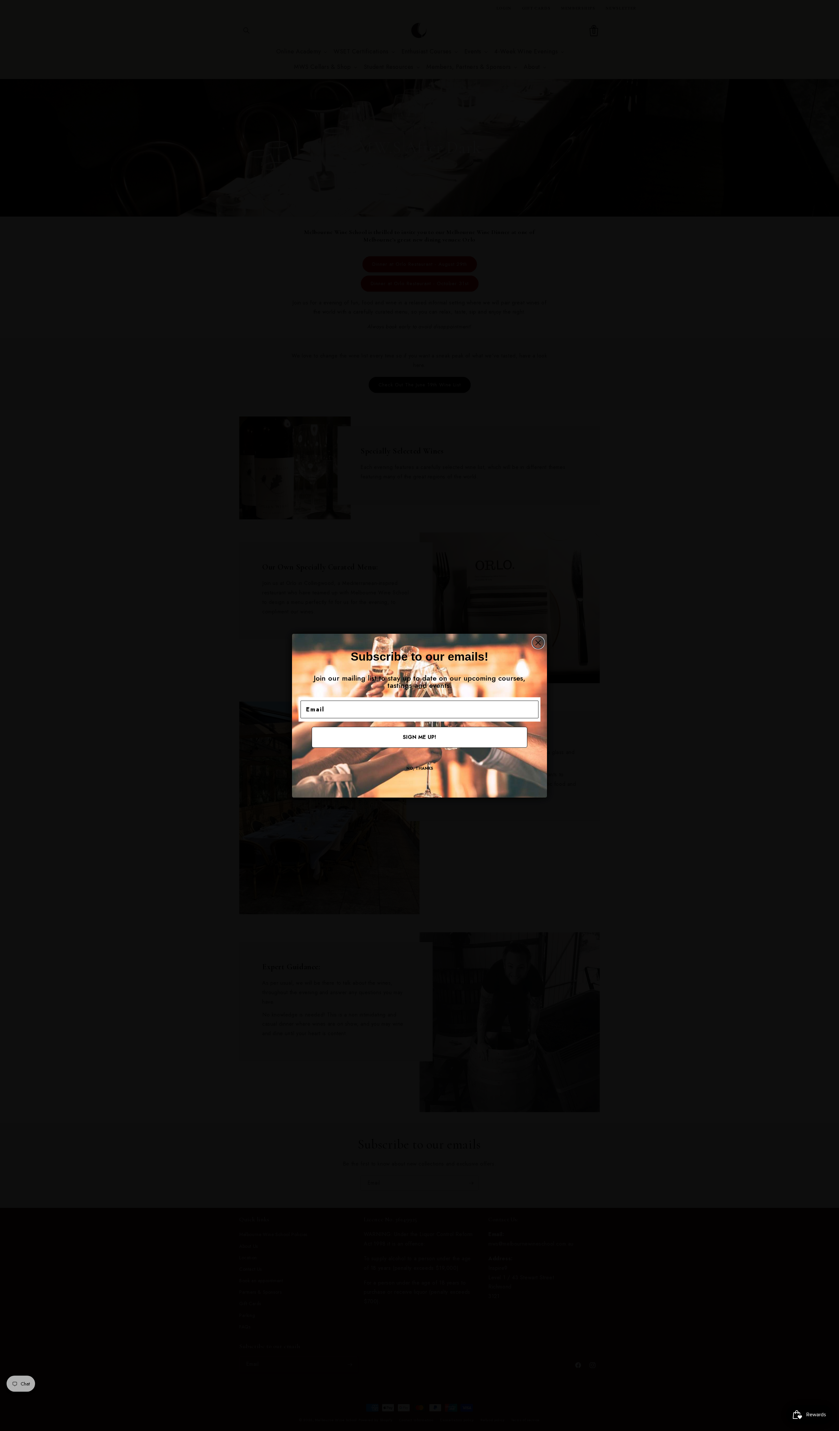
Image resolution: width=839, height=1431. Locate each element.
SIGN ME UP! (419, 737)
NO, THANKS (419, 768)
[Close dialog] (538, 642)
